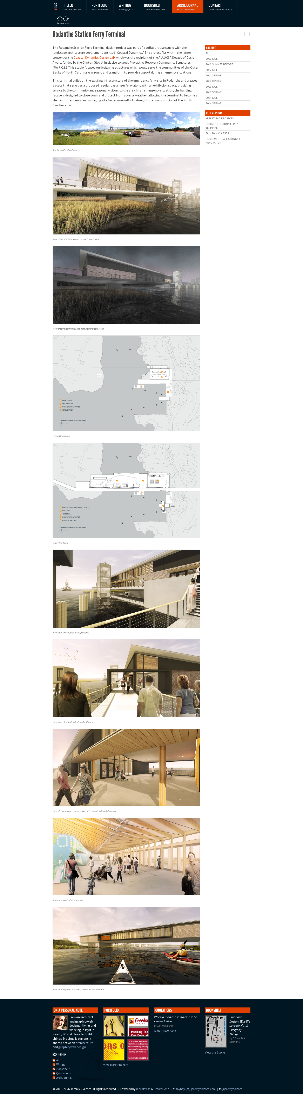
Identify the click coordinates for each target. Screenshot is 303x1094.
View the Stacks (215, 1052)
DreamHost (161, 1089)
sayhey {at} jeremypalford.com (196, 1089)
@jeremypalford (231, 1089)
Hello (73, 7)
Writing (126, 7)
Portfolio (100, 7)
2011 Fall (211, 59)
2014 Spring (213, 103)
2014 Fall (211, 98)
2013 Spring (213, 92)
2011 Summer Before (219, 64)
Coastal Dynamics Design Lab (94, 57)
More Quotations (165, 1031)
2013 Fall (211, 86)
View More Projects (115, 1065)
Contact (220, 7)
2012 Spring (213, 75)
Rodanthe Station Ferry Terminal (222, 125)
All (208, 53)
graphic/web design (72, 1047)
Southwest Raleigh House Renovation (223, 140)
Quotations (63, 1073)
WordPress (143, 1089)
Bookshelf (155, 7)
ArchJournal (187, 7)
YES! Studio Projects (220, 118)
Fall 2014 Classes (217, 133)
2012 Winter (213, 81)
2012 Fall (211, 70)
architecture (84, 1043)
